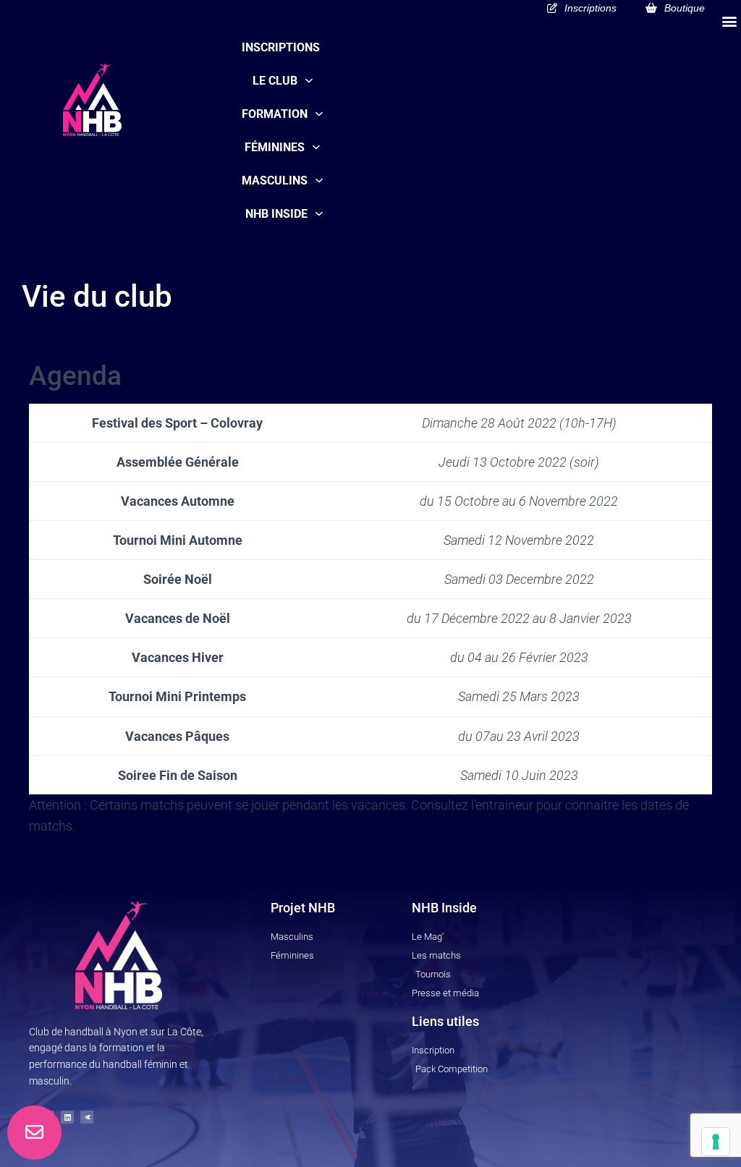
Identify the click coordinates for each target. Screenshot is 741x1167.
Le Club (275, 81)
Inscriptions (281, 47)
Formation (275, 114)
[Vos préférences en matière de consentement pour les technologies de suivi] (715, 1141)
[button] (729, 21)
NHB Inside (276, 214)
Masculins (275, 180)
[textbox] (177, 423)
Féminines (275, 147)
